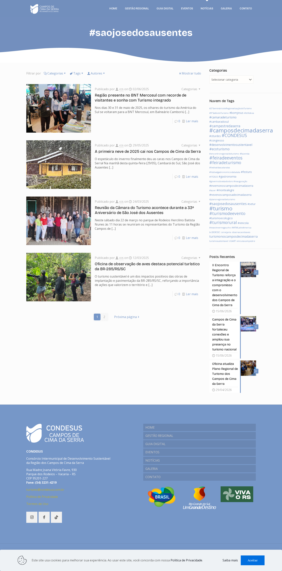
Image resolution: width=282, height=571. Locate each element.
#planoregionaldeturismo (222, 199)
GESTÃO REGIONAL (159, 436)
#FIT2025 (213, 176)
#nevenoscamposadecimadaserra (230, 195)
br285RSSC (214, 232)
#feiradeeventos (225, 158)
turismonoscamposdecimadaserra (233, 236)
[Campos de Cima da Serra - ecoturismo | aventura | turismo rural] (44, 8)
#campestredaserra (224, 126)
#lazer (212, 190)
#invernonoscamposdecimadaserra (231, 186)
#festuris (246, 172)
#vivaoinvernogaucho (220, 227)
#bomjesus (236, 113)
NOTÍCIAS (152, 460)
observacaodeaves (241, 232)
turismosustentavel (218, 241)
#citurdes (215, 136)
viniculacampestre (246, 241)
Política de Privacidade (42, 497)
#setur (251, 204)
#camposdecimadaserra (241, 130)
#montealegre (225, 190)
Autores (96, 73)
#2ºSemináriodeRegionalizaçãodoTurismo (230, 108)
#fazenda (244, 153)
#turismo (221, 208)
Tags (77, 73)
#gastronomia (227, 176)
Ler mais (192, 121)
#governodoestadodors (221, 181)
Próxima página (125, 317)
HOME (150, 427)
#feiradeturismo (225, 162)
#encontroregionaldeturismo (224, 153)
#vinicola (243, 223)
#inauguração (240, 181)
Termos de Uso (37, 504)
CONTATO (153, 477)
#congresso (216, 140)
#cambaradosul (219, 121)
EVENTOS (152, 452)
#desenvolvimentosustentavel (230, 145)
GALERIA (151, 469)
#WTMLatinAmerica (241, 227)
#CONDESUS (234, 135)
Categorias (55, 73)
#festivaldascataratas (219, 167)
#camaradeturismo (223, 117)
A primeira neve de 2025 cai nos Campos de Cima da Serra (148, 151)
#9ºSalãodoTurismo (219, 113)
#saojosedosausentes (228, 203)
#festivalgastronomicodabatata (224, 172)
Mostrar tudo (191, 73)
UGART (232, 241)
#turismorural (223, 222)
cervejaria (226, 232)
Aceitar (253, 560)
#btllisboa (249, 113)
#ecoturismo (219, 149)
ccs (121, 89)
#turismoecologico (221, 218)
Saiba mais (230, 560)
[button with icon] (31, 517)
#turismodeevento (227, 213)
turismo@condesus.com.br (45, 490)
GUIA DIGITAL (155, 444)
